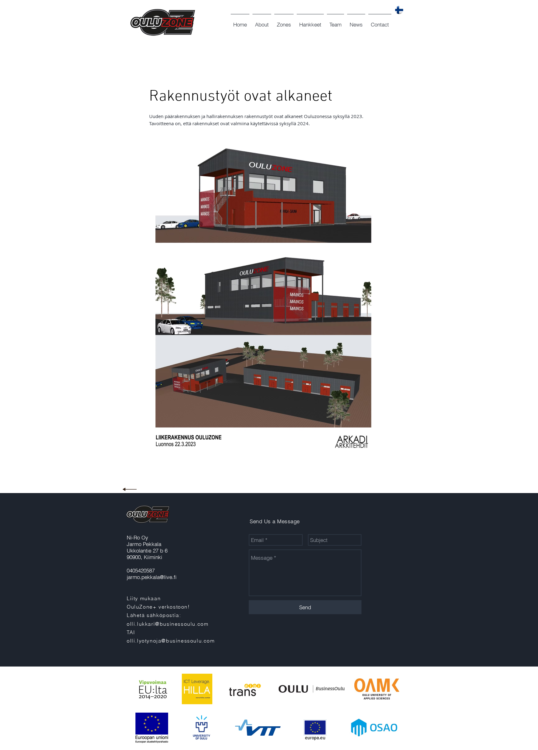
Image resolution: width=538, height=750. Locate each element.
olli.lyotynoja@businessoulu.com (171, 641)
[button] (262, 22)
